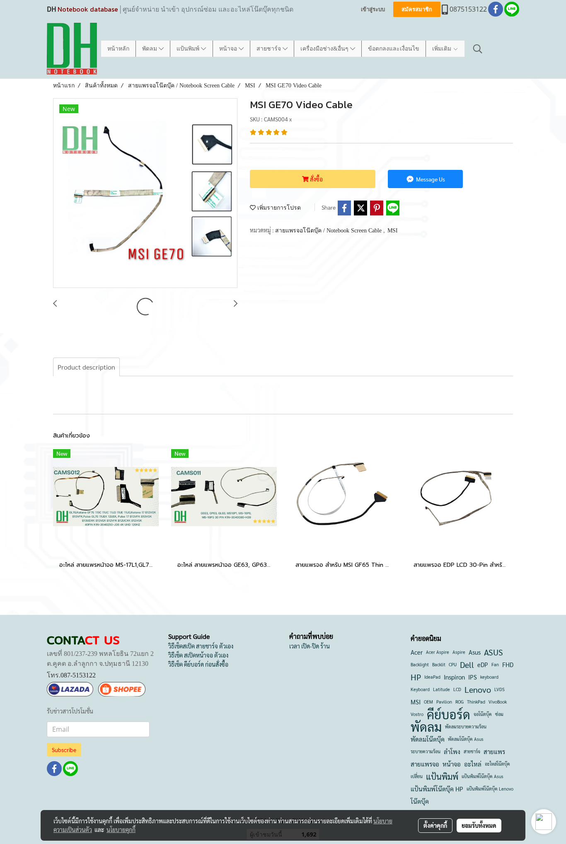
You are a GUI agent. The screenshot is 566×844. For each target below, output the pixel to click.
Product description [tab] (86, 367)
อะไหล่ (472, 764)
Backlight (420, 664)
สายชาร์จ (269, 49)
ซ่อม (499, 714)
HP (416, 677)
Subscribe (64, 749)
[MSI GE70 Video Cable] (145, 193)
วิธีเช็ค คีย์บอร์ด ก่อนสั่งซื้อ (198, 664)
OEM (428, 702)
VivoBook (498, 702)
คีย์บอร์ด (448, 714)
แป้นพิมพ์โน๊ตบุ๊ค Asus (482, 776)
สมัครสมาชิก (417, 9)
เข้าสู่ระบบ (373, 9)
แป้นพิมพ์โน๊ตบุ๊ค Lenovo (490, 789)
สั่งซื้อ (316, 179)
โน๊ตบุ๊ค (420, 801)
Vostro (417, 714)
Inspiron (454, 677)
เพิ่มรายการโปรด (278, 208)
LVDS (499, 689)
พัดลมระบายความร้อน (465, 726)
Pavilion (444, 702)
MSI (392, 230)
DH (51, 9)
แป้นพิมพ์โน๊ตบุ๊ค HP (437, 789)
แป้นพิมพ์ (189, 49)
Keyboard (420, 689)
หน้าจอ (229, 49)
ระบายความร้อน (425, 751)
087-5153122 (78, 675)
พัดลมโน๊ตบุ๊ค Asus (466, 739)
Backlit (438, 664)
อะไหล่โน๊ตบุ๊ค (497, 764)
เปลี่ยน (417, 776)
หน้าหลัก (118, 49)
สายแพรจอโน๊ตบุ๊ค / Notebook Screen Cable (329, 230)
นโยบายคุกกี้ (120, 829)
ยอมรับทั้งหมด (479, 825)
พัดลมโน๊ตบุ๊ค (428, 739)
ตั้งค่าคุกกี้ (435, 825)
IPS (472, 677)
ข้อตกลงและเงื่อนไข (393, 49)
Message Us (430, 179)
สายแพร (494, 751)
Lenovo (477, 689)
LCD (457, 689)
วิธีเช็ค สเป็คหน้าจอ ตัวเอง (198, 655)
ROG (459, 702)
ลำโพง (452, 751)
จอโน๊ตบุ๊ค (483, 714)
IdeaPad (432, 677)
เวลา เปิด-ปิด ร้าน (309, 646)
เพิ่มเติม (442, 49)
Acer (417, 652)
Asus (475, 652)
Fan (495, 664)
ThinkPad (476, 702)
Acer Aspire (437, 652)
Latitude (441, 689)
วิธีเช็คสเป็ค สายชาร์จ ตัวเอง (200, 646)
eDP (482, 664)
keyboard (489, 677)
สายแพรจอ (425, 764)
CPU (453, 664)
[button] (478, 49)
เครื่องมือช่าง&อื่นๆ (325, 49)
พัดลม (150, 49)
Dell (467, 664)
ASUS (493, 652)
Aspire (458, 652)
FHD (507, 664)
